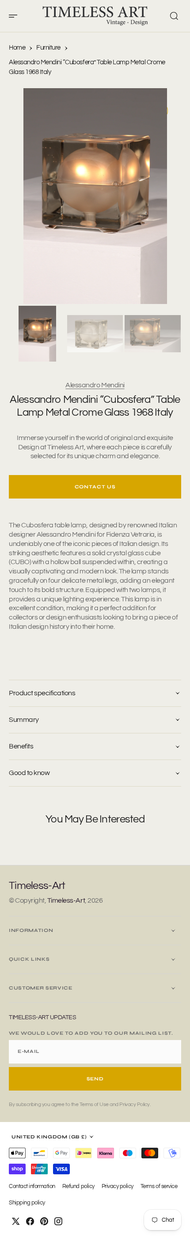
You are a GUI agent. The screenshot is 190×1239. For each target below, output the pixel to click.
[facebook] (30, 1221)
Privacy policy (117, 1186)
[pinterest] (44, 1221)
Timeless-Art (66, 900)
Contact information (32, 1186)
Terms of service (159, 1186)
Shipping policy (27, 1203)
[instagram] (58, 1221)
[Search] (174, 16)
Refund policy (78, 1186)
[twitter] (16, 1221)
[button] (16, 16)
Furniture (48, 47)
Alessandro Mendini (94, 385)
